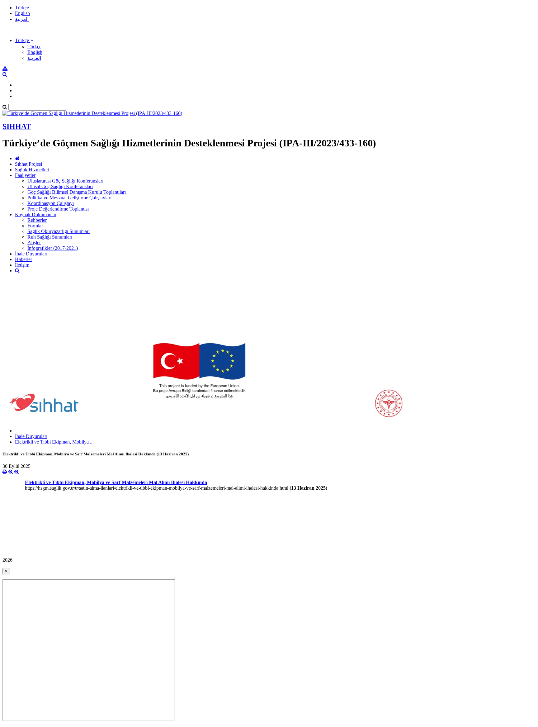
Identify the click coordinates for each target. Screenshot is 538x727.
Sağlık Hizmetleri (32, 169)
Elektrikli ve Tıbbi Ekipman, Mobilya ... (54, 441)
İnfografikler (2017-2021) (52, 248)
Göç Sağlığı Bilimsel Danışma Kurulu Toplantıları (76, 192)
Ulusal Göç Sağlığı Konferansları (60, 186)
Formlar (35, 225)
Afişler (34, 242)
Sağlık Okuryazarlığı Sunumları (58, 231)
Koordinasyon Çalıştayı (50, 203)
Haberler (23, 259)
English (22, 13)
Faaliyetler (25, 175)
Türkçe (22, 7)
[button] (24, 40)
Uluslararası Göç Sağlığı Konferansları (65, 180)
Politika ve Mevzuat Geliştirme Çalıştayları (69, 197)
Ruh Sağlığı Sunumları (49, 237)
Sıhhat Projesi (28, 164)
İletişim (22, 265)
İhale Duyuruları (31, 253)
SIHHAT (16, 126)
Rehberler (37, 220)
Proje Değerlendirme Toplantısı (58, 208)
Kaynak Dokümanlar (35, 214)
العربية (22, 19)
